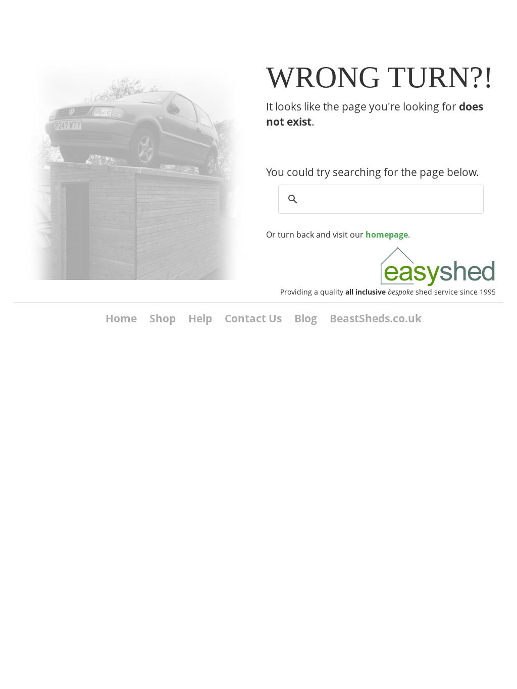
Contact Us (253, 318)
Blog (305, 318)
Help (200, 318)
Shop (162, 318)
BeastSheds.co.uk (376, 318)
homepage (387, 234)
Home (121, 318)
